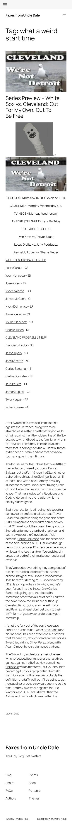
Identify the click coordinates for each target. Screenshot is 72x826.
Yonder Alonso (15, 291)
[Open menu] (64, 15)
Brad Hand (50, 630)
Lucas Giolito (23, 244)
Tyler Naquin (14, 400)
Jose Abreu (13, 283)
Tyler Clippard (15, 642)
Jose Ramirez (14, 361)
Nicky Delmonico (17, 306)
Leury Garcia (14, 268)
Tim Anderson (15, 314)
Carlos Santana (16, 369)
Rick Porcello (51, 671)
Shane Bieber (49, 252)
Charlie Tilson (15, 330)
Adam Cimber (14, 646)
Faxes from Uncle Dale (23, 15)
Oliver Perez (38, 642)
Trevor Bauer (45, 237)
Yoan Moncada (15, 275)
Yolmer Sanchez (16, 322)
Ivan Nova (25, 237)
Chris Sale (12, 667)
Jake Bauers (13, 384)
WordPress (60, 818)
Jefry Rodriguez (47, 244)
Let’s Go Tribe (51, 221)
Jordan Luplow (15, 392)
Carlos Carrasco (28, 539)
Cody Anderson (15, 497)
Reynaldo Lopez (25, 252)
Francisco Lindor (16, 345)
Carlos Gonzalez (16, 376)
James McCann (15, 299)
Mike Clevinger (40, 476)
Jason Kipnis (14, 353)
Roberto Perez (15, 407)
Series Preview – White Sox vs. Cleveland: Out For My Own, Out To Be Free (33, 107)
